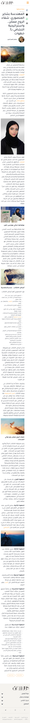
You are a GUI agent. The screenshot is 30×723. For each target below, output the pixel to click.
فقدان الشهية (17, 317)
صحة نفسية (11, 675)
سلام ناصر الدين (12, 39)
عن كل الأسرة (24, 717)
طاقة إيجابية (19, 675)
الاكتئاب (21, 162)
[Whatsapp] (27, 19)
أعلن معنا (17, 717)
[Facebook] (27, 10)
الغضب (10, 301)
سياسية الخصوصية (7, 719)
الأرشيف (10, 717)
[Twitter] (27, 14)
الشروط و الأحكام (18, 719)
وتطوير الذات (20, 101)
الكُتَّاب (25, 719)
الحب (6, 582)
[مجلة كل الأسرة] (15, 688)
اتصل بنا (4, 717)
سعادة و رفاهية (20, 9)
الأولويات (21, 75)
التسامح (6, 527)
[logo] (7, 3)
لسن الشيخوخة (10, 393)
